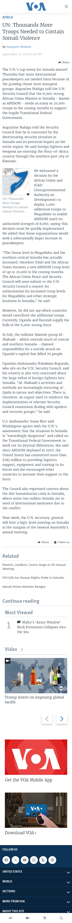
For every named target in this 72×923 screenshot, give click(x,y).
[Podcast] (52, 860)
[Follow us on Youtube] (24, 860)
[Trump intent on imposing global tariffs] (36, 675)
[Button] (64, 62)
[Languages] (44, 918)
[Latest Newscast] (11, 918)
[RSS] (43, 860)
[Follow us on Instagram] (34, 860)
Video (11, 649)
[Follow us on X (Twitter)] (15, 860)
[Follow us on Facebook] (6, 860)
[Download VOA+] (36, 810)
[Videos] (28, 918)
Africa (7, 17)
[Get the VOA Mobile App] (36, 757)
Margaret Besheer (19, 47)
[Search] (61, 918)
